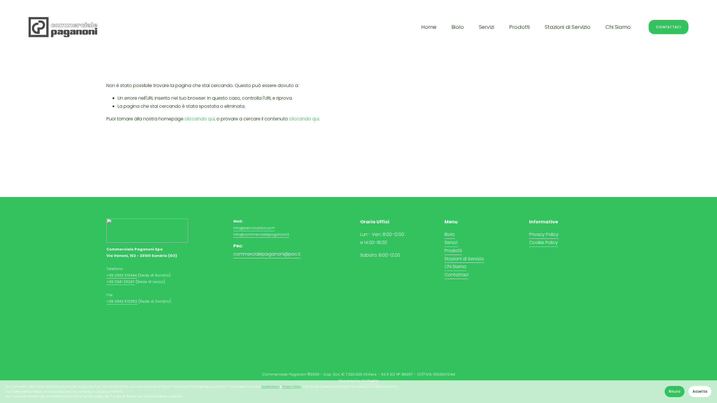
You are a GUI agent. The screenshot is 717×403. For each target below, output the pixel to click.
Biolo (457, 27)
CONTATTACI (668, 27)
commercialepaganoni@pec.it (267, 254)
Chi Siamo (618, 27)
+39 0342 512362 (121, 301)
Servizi (451, 242)
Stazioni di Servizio (464, 259)
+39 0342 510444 (121, 275)
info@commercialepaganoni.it (261, 234)
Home (429, 27)
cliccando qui (200, 119)
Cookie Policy (270, 386)
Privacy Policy (291, 386)
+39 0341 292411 (120, 281)
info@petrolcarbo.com (254, 228)
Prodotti (453, 250)
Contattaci (456, 274)
